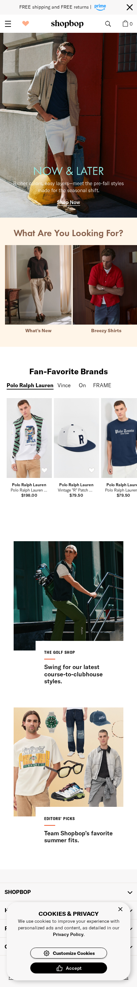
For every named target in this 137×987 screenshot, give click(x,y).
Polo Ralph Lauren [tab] (30, 385)
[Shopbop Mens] (67, 24)
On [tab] (82, 385)
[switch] (44, 470)
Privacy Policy (68, 934)
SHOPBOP (18, 892)
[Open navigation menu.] (8, 24)
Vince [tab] (64, 385)
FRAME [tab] (102, 385)
